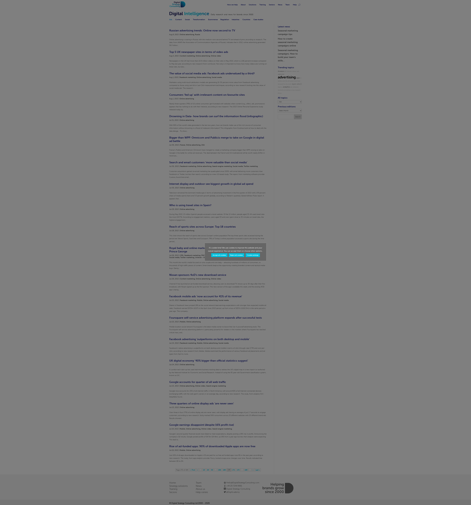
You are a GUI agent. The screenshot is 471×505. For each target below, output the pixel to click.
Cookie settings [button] (252, 255)
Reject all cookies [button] (236, 255)
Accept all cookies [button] (219, 255)
